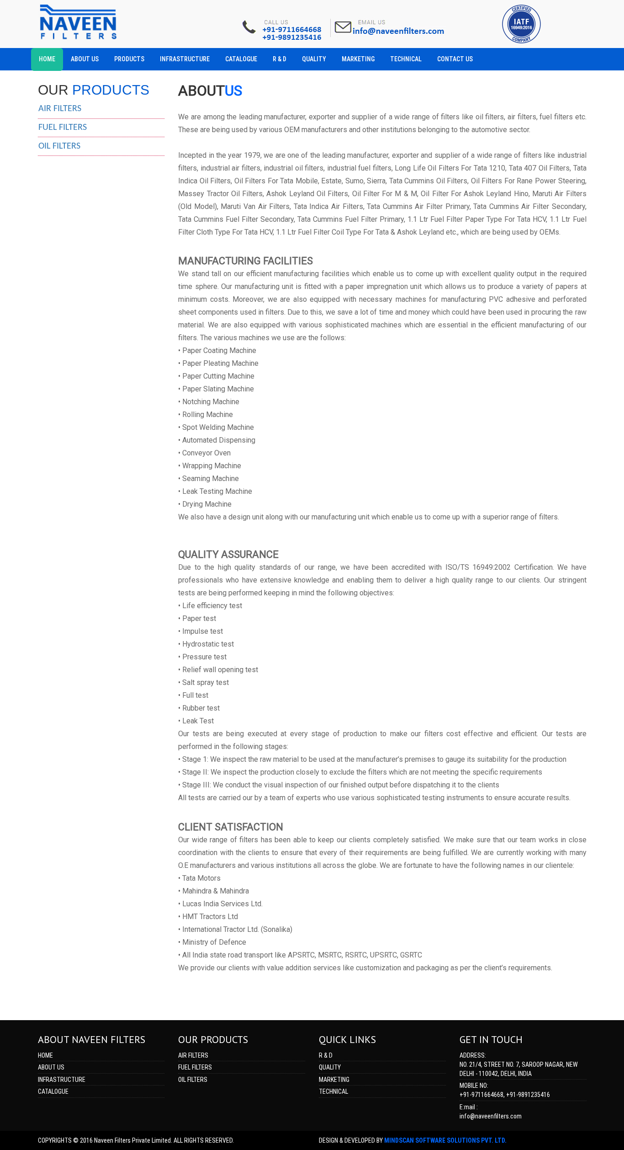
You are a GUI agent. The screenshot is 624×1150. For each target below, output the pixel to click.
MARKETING (334, 1079)
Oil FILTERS (192, 1079)
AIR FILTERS (193, 1055)
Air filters (59, 108)
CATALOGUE (53, 1091)
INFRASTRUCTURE (61, 1079)
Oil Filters (59, 146)
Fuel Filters (62, 127)
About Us (51, 1067)
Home (45, 1055)
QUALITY (330, 1067)
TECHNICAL (333, 1091)
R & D (326, 1055)
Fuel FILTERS (195, 1067)
